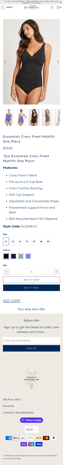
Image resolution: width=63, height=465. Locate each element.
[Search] (52, 7)
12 (20, 241)
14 (27, 241)
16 (34, 241)
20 (48, 241)
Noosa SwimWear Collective (22, 455)
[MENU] (1, 7)
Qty (5, 265)
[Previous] (5, 62)
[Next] (57, 62)
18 (41, 241)
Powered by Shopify (12, 458)
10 (13, 241)
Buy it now (31, 287)
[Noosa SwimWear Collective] (31, 7)
